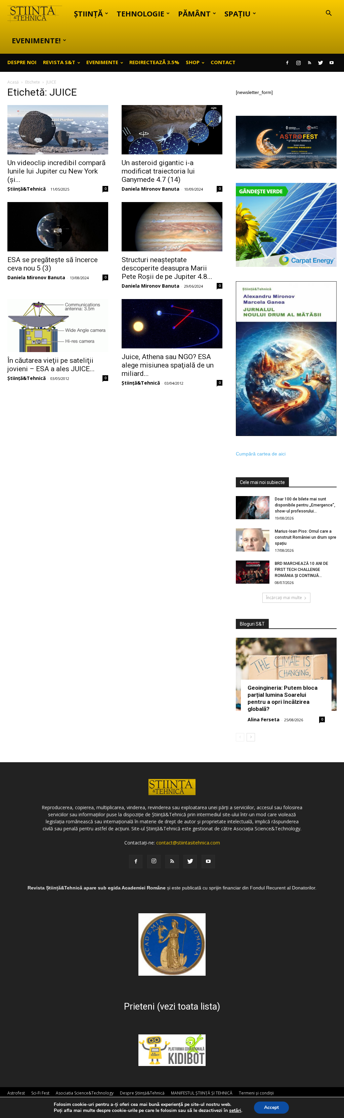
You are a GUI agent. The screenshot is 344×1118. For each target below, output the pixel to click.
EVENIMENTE (102, 62)
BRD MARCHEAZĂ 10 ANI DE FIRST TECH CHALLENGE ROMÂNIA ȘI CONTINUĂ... (301, 569)
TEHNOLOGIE (140, 13)
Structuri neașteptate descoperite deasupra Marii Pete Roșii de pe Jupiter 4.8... (167, 268)
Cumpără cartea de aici (261, 453)
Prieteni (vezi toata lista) (172, 1006)
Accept (271, 1107)
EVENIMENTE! (36, 40)
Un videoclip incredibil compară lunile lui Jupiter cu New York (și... (56, 171)
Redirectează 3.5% (154, 62)
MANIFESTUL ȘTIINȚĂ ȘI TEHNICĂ (201, 1093)
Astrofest (16, 1093)
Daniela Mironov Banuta (150, 189)
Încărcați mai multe (284, 597)
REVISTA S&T (59, 62)
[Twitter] (320, 63)
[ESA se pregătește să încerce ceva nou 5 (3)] (57, 226)
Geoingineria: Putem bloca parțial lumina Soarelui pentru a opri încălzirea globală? (282, 698)
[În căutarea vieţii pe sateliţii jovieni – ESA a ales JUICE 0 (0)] (57, 325)
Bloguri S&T (252, 624)
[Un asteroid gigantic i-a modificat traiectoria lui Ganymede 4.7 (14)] (172, 129)
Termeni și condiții (256, 1093)
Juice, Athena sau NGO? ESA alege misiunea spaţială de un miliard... (168, 365)
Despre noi (22, 62)
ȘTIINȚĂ (88, 13)
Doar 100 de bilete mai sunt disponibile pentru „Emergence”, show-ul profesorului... (305, 505)
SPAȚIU (237, 13)
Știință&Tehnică (26, 189)
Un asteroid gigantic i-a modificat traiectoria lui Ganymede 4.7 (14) (158, 171)
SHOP (193, 62)
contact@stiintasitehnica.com (188, 842)
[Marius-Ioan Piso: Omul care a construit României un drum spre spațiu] (252, 539)
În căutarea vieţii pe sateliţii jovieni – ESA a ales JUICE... (51, 364)
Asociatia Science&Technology (85, 1093)
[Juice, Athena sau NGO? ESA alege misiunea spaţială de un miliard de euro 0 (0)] (172, 323)
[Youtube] (332, 63)
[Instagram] (298, 63)
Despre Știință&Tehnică (142, 1093)
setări (235, 1111)
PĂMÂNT (194, 13)
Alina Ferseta (264, 719)
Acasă (13, 82)
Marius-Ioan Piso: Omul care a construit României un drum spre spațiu (305, 537)
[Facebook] (287, 63)
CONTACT (223, 62)
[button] (328, 14)
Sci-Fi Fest (40, 1093)
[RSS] (309, 63)
